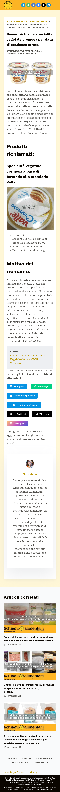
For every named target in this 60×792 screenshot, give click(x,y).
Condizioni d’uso (44, 758)
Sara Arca (30, 474)
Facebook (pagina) (24, 395)
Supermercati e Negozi (26, 22)
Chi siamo (12, 758)
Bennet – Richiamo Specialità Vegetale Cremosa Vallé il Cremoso (27, 359)
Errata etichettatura (27, 51)
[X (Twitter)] (43, 5)
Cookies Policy (39, 763)
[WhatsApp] (28, 5)
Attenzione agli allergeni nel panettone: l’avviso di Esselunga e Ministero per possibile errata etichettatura (27, 739)
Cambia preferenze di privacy (20, 772)
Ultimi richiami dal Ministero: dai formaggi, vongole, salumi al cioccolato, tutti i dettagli (29, 688)
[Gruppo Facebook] (38, 5)
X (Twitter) (19, 414)
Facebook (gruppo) (27, 405)
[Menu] (55, 5)
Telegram (18, 386)
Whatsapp (43, 386)
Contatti (26, 758)
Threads (43, 414)
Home (9, 22)
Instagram (19, 423)
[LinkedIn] (48, 5)
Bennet (44, 22)
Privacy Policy (20, 763)
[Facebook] (33, 5)
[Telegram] (23, 5)
